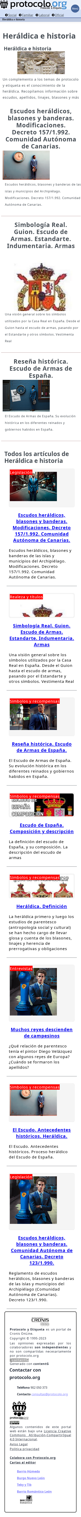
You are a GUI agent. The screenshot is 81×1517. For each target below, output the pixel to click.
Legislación (21, 472)
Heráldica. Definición (41, 906)
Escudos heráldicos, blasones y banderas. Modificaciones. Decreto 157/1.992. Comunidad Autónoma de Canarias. (40, 128)
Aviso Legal (19, 1444)
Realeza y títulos (26, 596)
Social (12, 15)
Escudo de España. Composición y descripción (42, 828)
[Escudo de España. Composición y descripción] (42, 804)
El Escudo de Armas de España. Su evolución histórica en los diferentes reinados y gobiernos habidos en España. (40, 423)
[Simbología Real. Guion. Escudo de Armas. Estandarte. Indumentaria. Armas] (41, 280)
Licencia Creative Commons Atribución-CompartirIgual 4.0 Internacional (40, 1435)
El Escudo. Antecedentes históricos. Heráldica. (42, 1133)
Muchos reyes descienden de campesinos (42, 1032)
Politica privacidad (24, 1449)
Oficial (59, 15)
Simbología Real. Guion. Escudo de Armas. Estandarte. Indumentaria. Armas (41, 235)
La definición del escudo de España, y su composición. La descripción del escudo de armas (38, 849)
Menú (75, 8)
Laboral (44, 15)
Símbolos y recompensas (35, 701)
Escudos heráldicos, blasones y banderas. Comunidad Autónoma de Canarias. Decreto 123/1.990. (42, 1250)
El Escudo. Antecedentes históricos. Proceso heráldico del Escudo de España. (38, 1152)
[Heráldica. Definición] (42, 886)
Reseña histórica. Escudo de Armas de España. (40, 368)
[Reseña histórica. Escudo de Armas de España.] (26, 409)
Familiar (27, 15)
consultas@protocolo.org (49, 1394)
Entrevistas (21, 968)
